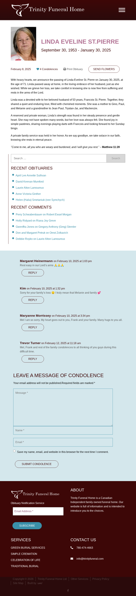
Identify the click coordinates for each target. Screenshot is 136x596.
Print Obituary (74, 69)
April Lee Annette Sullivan (31, 175)
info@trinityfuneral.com (89, 558)
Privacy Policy (100, 579)
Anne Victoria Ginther (28, 193)
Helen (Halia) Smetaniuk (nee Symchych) (40, 199)
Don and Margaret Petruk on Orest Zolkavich (42, 232)
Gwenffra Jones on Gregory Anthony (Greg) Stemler (46, 226)
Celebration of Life (25, 560)
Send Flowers (104, 69)
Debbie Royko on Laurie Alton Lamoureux (40, 238)
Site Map (18, 583)
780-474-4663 (84, 547)
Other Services (79, 579)
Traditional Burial (25, 566)
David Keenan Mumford (30, 181)
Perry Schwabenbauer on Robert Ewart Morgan (43, 214)
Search (116, 158)
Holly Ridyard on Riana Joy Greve (36, 220)
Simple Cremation (24, 553)
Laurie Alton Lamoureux (30, 187)
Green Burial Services (28, 547)
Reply (32, 272)
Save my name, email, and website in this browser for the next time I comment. (62, 452)
